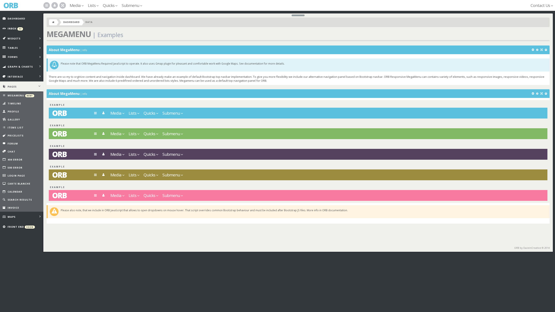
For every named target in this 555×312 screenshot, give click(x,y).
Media (76, 5)
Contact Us (541, 5)
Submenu (131, 5)
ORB (59, 113)
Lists (92, 5)
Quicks (109, 5)
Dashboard (71, 22)
